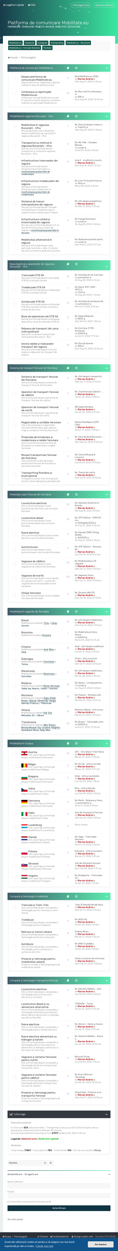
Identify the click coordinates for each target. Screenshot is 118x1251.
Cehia (31, 788)
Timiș (46, 623)
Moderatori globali (49, 1139)
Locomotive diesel (32, 517)
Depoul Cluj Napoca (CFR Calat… (87, 423)
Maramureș (28, 671)
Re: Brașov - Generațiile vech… (90, 722)
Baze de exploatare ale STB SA (39, 316)
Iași (29, 688)
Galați (24, 688)
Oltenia (25, 710)
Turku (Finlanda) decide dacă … (90, 904)
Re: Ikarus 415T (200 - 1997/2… (86, 288)
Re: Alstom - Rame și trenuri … (89, 1024)
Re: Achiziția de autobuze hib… (90, 301)
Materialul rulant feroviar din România (30, 494)
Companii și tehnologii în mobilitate (29, 896)
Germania (34, 800)
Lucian (81, 147)
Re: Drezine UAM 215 (85, 592)
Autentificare (15, 1174)
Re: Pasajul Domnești (85, 219)
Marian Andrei (85, 79)
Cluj (39, 727)
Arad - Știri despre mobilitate (89, 646)
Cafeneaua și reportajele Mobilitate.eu (36, 93)
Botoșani (55, 686)
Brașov (52, 725)
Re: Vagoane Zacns (84, 575)
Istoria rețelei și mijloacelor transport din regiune (37, 345)
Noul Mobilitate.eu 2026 (86, 76)
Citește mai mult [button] (44, 1246)
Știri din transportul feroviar (89, 812)
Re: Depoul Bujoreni (84, 316)
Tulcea (24, 664)
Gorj (50, 713)
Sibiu (47, 730)
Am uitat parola (15, 1219)
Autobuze (27, 944)
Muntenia (27, 695)
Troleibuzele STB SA (33, 287)
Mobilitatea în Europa (21, 743)
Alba (45, 725)
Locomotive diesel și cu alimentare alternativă (35, 1005)
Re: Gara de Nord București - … (90, 437)
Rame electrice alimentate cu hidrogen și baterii (39, 1038)
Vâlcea (40, 715)
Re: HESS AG (81, 919)
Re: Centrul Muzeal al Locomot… (85, 456)
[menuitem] (31, 5)
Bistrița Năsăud (28, 727)
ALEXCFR (82, 537)
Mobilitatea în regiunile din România (29, 611)
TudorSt (82, 127)
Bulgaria (33, 776)
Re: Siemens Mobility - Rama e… (89, 1037)
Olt (33, 715)
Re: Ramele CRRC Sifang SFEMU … (87, 533)
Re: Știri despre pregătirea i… (89, 201)
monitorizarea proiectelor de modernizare (35, 173)
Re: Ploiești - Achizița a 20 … (88, 695)
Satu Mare (26, 676)
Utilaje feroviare (31, 592)
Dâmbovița (42, 700)
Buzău (24, 700)
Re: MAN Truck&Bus (84, 943)
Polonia (32, 851)
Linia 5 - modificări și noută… (89, 160)
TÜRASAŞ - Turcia (84, 1003)
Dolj (45, 713)
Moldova (26, 683)
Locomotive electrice (34, 503)
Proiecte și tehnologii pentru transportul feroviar (38, 1094)
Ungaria (33, 875)
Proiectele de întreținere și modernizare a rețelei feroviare (39, 439)
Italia (31, 812)
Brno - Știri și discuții (85, 788)
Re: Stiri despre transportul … (89, 376)
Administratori (29, 1139)
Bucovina (27, 632)
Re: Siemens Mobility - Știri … (89, 989)
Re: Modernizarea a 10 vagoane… (85, 562)
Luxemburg (35, 824)
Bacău (46, 686)
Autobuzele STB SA (33, 301)
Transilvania (28, 722)
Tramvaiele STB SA (32, 275)
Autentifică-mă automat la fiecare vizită (30, 1201)
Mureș (36, 730)
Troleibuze (27, 919)
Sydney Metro (82, 931)
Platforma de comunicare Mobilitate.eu (31, 67)
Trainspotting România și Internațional (36, 474)
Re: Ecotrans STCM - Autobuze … (85, 329)
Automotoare (29, 547)
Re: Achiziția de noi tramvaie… (89, 275)
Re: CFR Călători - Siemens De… (88, 548)
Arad (45, 649)
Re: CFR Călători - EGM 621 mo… (88, 519)
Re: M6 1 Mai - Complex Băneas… (86, 143)
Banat (25, 620)
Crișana (26, 646)
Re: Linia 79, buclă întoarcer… (89, 180)
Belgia (32, 764)
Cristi (80, 292)
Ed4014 (81, 333)
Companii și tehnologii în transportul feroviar (34, 980)
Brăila (53, 698)
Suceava (46, 635)
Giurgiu (52, 700)
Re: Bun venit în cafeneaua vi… (88, 93)
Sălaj (23, 652)
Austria (32, 752)
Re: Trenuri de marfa (85, 472)
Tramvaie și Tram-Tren (35, 905)
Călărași (32, 700)
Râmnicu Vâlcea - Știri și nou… (89, 709)
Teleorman (46, 703)
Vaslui (44, 688)
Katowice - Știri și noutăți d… (89, 851)
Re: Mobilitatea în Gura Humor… (86, 633)
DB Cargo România (84, 407)
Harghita (55, 727)
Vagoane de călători (33, 561)
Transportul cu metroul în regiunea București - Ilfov (36, 144)
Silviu (80, 183)
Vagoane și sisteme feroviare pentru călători (38, 1076)
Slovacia (33, 863)
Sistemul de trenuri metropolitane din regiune (37, 203)
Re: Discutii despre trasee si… (89, 124)
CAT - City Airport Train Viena (89, 752)
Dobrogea (27, 658)
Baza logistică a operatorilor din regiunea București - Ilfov (32, 265)
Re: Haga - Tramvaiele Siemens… (85, 838)
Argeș (46, 698)
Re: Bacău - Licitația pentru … (89, 683)
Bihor (51, 649)
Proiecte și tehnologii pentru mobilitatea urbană (38, 960)
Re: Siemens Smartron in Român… (87, 504)
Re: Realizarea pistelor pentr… (89, 239)
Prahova (34, 703)
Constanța (48, 661)
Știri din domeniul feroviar (87, 863)
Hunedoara (26, 730)
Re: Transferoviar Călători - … (89, 391)
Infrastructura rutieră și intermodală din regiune (35, 221)
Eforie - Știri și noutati (86, 658)
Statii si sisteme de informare (89, 958)
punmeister (83, 277)
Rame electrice (30, 532)
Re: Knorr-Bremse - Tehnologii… (84, 1075)
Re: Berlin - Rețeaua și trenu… (89, 800)
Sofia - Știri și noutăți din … (88, 776)
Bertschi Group (82, 1056)
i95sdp (97, 1150)
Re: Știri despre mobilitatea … (89, 620)
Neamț (35, 688)
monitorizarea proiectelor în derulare (40, 231)
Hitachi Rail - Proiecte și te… (89, 1092)
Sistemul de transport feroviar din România (33, 368)
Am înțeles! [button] (101, 1244)
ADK (80, 97)
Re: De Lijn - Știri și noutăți (87, 764)
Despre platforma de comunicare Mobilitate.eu (36, 78)
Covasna (46, 727)
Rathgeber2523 (86, 523)
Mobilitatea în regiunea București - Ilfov (31, 116)
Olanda (32, 837)
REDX (80, 318)
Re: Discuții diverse (84, 343)
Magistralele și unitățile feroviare (41, 422)
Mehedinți (26, 715)
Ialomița (25, 703)
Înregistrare (31, 1174)
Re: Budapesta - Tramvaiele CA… (88, 876)
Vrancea (53, 688)
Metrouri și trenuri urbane (36, 931)
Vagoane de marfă (32, 575)
